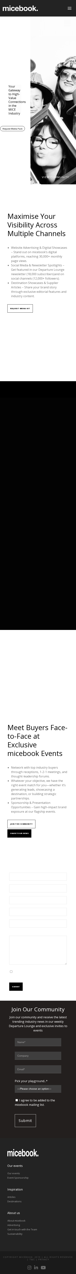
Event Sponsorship (18, 1177)
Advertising (13, 1225)
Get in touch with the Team (22, 1229)
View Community (55, 177)
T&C (32, 1259)
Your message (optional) (26, 934)
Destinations (14, 1201)
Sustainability (15, 1233)
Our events (13, 1173)
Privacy (43, 1259)
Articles (11, 1197)
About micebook (16, 1220)
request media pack (13, 128)
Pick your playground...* (31, 1081)
